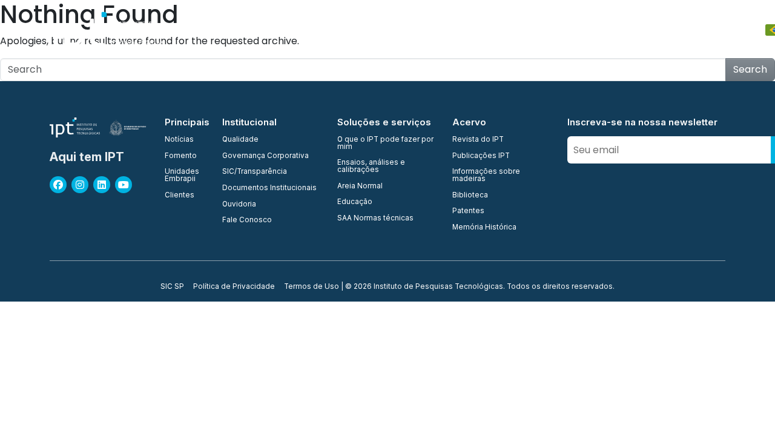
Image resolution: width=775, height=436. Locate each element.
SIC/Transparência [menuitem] (254, 172)
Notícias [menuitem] (179, 140)
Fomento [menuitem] (181, 156)
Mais (709, 30)
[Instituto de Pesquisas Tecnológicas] (107, 30)
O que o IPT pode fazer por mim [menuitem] (385, 143)
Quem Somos (210, 30)
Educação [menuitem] (354, 202)
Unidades (326, 30)
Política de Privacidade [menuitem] (234, 287)
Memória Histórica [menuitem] (484, 227)
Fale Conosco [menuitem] (247, 220)
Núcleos (379, 30)
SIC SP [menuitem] (172, 287)
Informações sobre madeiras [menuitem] (486, 175)
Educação (559, 30)
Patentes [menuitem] (468, 211)
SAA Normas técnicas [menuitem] (375, 218)
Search (750, 69)
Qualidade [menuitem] (240, 140)
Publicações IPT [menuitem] (481, 156)
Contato (614, 30)
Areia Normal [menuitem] (360, 186)
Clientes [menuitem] (179, 195)
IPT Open (272, 30)
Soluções (502, 30)
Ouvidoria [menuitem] (239, 204)
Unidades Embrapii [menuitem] (182, 175)
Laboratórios (439, 30)
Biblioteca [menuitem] (470, 195)
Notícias (666, 30)
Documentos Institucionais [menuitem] (269, 188)
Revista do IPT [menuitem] (478, 140)
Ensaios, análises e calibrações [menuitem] (371, 166)
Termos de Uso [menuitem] (311, 287)
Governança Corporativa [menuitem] (265, 156)
